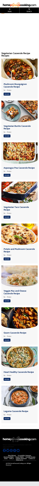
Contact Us (32, 458)
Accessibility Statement (24, 455)
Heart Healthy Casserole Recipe (19, 372)
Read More (7, 94)
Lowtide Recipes (30, 457)
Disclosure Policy (9, 457)
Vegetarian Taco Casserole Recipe (16, 208)
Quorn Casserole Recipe (15, 332)
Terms (6, 458)
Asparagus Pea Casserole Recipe (19, 167)
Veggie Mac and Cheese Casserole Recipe (15, 292)
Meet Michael (12, 455)
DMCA (11, 458)
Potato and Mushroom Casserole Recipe (19, 250)
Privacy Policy (20, 457)
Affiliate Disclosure (21, 458)
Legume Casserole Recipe (16, 411)
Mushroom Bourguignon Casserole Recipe (15, 85)
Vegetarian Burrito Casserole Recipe (17, 127)
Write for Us (19, 460)
